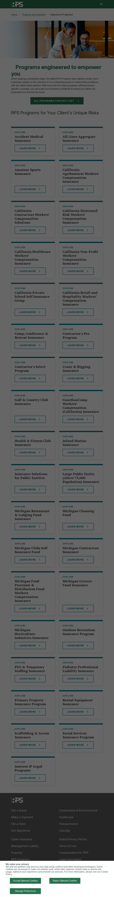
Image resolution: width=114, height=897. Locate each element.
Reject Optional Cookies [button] (65, 881)
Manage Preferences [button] (25, 891)
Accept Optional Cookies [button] (25, 881)
